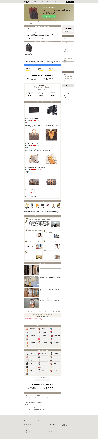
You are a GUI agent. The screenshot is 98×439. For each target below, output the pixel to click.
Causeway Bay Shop (52, 424)
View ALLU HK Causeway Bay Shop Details (50, 269)
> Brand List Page (42, 380)
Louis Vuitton (66, 51)
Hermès (65, 49)
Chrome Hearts (67, 47)
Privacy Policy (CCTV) (65, 425)
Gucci (65, 67)
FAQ (64, 89)
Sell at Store (38, 420)
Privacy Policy (64, 424)
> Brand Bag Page (42, 377)
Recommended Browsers (68, 99)
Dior (64, 64)
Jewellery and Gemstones (68, 78)
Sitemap (65, 101)
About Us (65, 87)
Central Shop (51, 421)
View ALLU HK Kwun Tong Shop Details (50, 301)
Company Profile (66, 93)
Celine (65, 62)
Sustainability (66, 97)
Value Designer (66, 95)
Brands (65, 74)
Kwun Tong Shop (51, 423)
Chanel (65, 40)
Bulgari (65, 42)
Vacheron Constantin (68, 58)
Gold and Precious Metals (68, 76)
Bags (64, 82)
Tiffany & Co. (66, 56)
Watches (65, 80)
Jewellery (25, 423)
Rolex (65, 38)
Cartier (65, 44)
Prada (65, 53)
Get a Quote (70, 1)
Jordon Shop (51, 420)
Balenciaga (66, 60)
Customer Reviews (67, 91)
